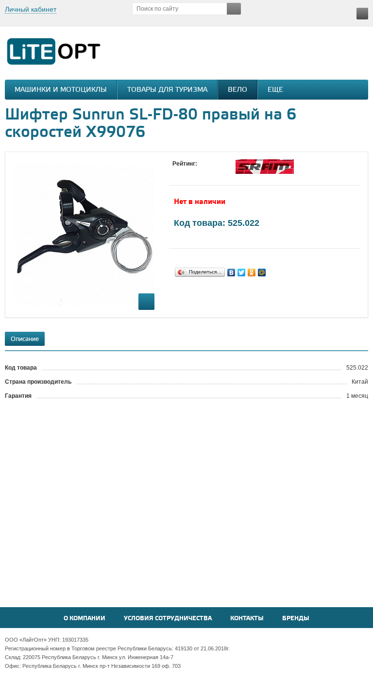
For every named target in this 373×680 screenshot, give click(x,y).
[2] (187, 173)
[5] (216, 173)
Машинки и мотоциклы (61, 90)
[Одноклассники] (252, 272)
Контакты (247, 618)
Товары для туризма (167, 90)
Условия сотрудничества (168, 618)
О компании (84, 618)
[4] (206, 173)
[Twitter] (242, 272)
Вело (237, 90)
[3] (197, 173)
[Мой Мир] (262, 272)
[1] (177, 173)
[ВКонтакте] (231, 272)
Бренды (295, 618)
